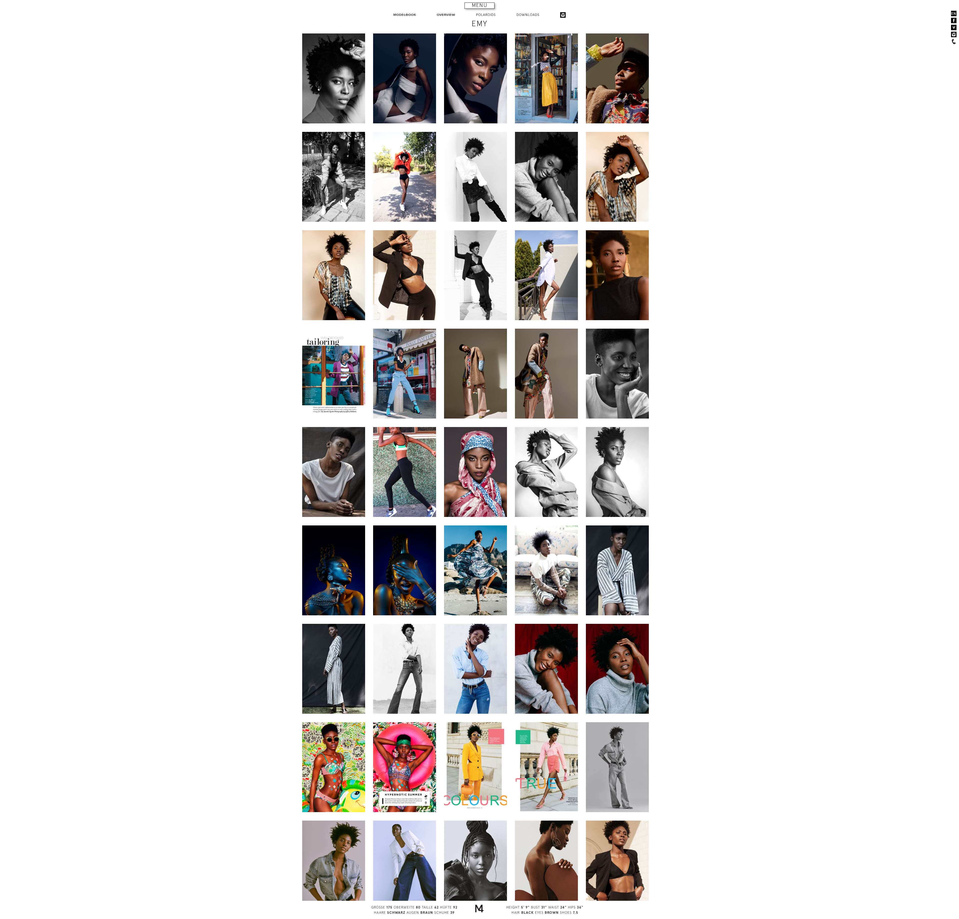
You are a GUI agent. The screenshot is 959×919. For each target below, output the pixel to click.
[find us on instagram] (954, 34)
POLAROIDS (486, 14)
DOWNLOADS (527, 14)
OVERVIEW (446, 14)
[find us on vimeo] (954, 27)
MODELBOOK (404, 14)
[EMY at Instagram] (563, 15)
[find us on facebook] (954, 20)
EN (953, 13)
